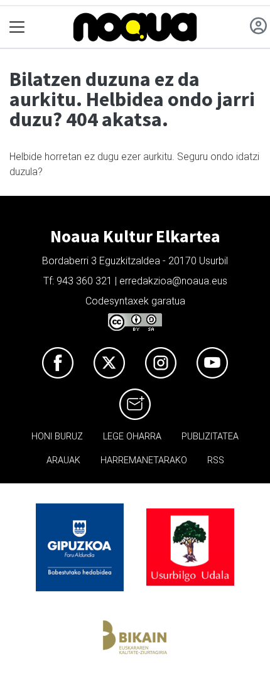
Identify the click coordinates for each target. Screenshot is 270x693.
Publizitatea (210, 436)
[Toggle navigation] (17, 27)
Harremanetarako (143, 460)
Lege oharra (132, 436)
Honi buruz (57, 436)
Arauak (63, 460)
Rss (215, 460)
